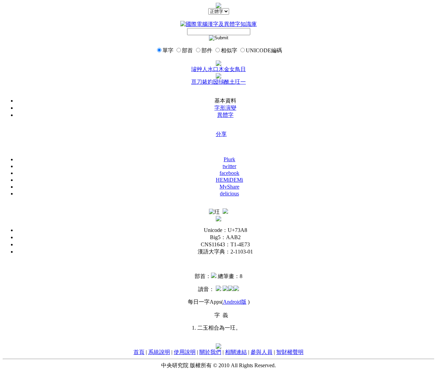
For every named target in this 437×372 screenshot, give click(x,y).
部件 (206, 50)
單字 (168, 50)
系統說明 (159, 352)
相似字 (229, 50)
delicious (229, 193)
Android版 (234, 302)
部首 (187, 50)
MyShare (229, 187)
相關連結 (236, 352)
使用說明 (185, 352)
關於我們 (210, 352)
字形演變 (225, 108)
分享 (221, 134)
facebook (229, 173)
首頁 (138, 352)
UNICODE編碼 (264, 50)
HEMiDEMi (229, 180)
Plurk (229, 159)
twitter (229, 166)
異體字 (225, 115)
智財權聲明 (290, 352)
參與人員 (261, 352)
